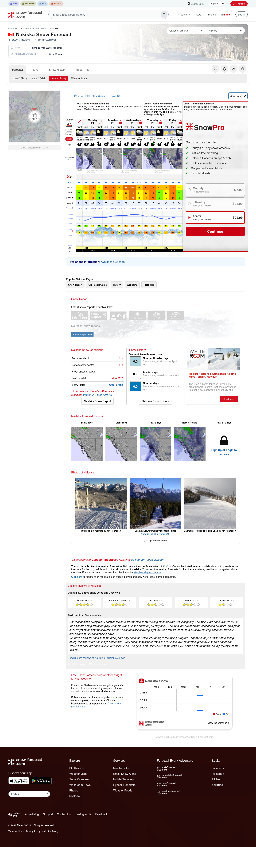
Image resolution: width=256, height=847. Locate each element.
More (70, 159)
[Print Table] (242, 69)
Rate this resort (77, 664)
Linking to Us (83, 814)
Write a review (98, 664)
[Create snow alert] (224, 69)
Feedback (101, 814)
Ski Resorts (76, 768)
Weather (183, 14)
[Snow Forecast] (24, 14)
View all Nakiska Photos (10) (155, 533)
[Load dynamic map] (34, 116)
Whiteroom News (80, 785)
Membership (121, 768)
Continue (215, 231)
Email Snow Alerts (124, 774)
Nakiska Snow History (155, 401)
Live (35, 70)
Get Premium (239, 3)
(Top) (20, 78)
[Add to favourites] (215, 69)
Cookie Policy (51, 831)
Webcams (132, 284)
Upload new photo (157, 540)
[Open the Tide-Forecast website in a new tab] (42, 3)
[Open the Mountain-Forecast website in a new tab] (28, 3)
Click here (76, 576)
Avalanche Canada (113, 262)
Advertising (32, 814)
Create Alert (116, 384)
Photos (212, 14)
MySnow (74, 796)
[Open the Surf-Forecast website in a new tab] (13, 3)
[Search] (164, 14)
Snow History (57, 70)
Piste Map (149, 284)
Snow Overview (79, 779)
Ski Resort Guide (97, 284)
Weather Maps (79, 78)
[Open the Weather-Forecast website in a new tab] (56, 3)
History (117, 284)
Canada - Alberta (35, 28)
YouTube (217, 785)
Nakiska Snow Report (97, 401)
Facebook (218, 768)
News (198, 14)
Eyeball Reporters (124, 785)
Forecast (17, 70)
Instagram (218, 774)
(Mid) (39, 78)
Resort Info (82, 70)
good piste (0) (104, 395)
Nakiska (54, 28)
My (226, 14)
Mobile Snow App (124, 779)
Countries (14, 28)
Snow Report (75, 284)
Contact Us (64, 814)
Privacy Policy (33, 831)
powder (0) (89, 395)
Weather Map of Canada (147, 572)
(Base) (58, 78)
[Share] (233, 69)
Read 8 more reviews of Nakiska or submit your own (96, 658)
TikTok (216, 779)
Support (48, 814)
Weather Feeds (122, 790)
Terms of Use (15, 831)
